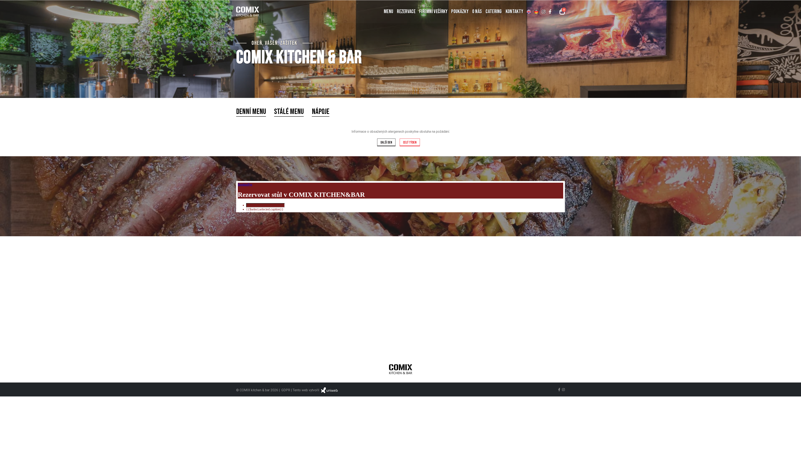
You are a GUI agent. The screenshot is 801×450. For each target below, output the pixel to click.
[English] (528, 11)
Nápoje (320, 111)
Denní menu (251, 111)
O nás (477, 11)
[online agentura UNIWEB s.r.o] (329, 390)
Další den (386, 142)
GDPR (285, 390)
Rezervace (406, 11)
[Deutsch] (536, 11)
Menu (388, 11)
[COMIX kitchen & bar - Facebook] (550, 11)
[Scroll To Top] (793, 445)
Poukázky (459, 11)
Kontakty (514, 11)
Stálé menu (289, 111)
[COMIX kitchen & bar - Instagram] (543, 11)
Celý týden (410, 142)
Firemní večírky (433, 11)
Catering (494, 11)
